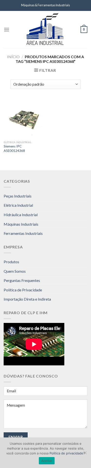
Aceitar (46, 461)
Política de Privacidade (23, 289)
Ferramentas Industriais (23, 233)
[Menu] (6, 29)
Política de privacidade (66, 453)
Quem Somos (15, 271)
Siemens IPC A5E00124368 (14, 148)
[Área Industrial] (45, 29)
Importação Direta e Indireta (27, 299)
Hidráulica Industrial (21, 214)
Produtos (11, 261)
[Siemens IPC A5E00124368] (23, 118)
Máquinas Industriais (21, 224)
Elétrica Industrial (18, 205)
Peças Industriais (18, 196)
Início (13, 56)
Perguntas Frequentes (22, 280)
